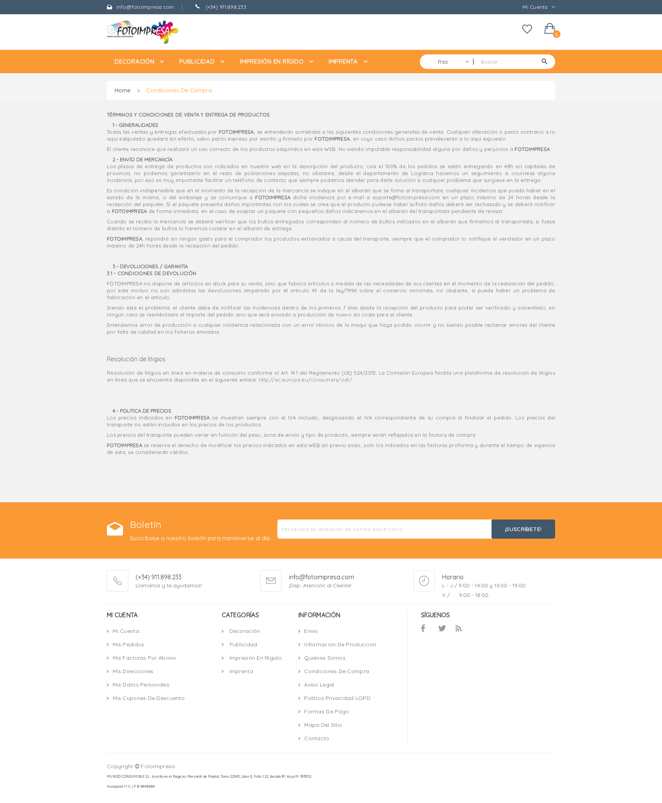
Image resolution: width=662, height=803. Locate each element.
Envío (311, 631)
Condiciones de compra (336, 671)
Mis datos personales (141, 684)
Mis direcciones (133, 671)
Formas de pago (326, 711)
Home (123, 90)
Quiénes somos (325, 657)
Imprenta (240, 671)
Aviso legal (319, 684)
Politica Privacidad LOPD (337, 698)
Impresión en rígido (255, 657)
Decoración (244, 631)
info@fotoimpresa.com (144, 7)
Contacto (316, 738)
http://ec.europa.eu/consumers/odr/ (305, 380)
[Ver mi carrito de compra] (549, 30)
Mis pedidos (128, 644)
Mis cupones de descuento (149, 698)
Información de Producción (340, 644)
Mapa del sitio (323, 724)
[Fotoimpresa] (158, 32)
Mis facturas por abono (144, 657)
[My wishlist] (527, 32)
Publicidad (242, 644)
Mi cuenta (126, 631)
